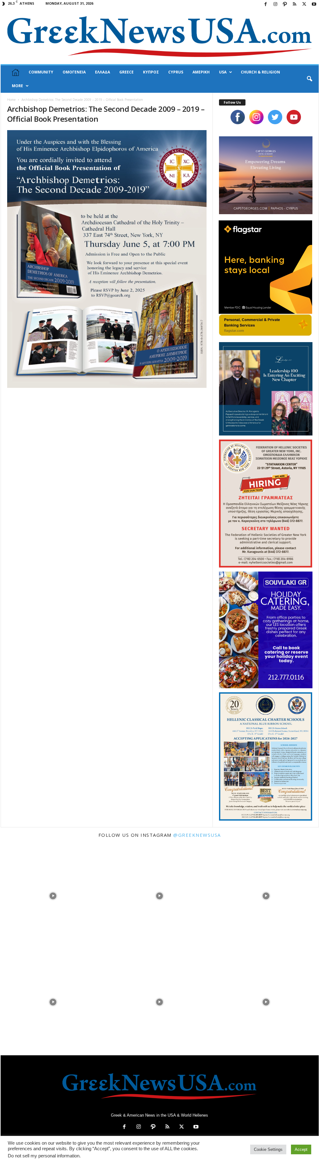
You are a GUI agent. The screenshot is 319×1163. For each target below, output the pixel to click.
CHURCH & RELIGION (260, 72)
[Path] (285, 4)
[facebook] (237, 117)
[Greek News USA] (160, 36)
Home (11, 99)
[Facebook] (265, 4)
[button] (309, 79)
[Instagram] (275, 4)
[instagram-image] (53, 895)
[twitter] (275, 117)
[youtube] (293, 117)
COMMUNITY (41, 72)
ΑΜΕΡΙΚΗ (201, 72)
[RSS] (294, 4)
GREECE (126, 72)
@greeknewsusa (197, 835)
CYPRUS (175, 72)
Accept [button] (301, 1149)
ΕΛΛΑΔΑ (102, 72)
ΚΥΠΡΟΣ (151, 72)
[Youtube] (314, 4)
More (17, 85)
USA (222, 72)
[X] (304, 4)
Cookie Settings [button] (268, 1149)
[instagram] (256, 117)
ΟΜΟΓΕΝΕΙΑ (74, 72)
